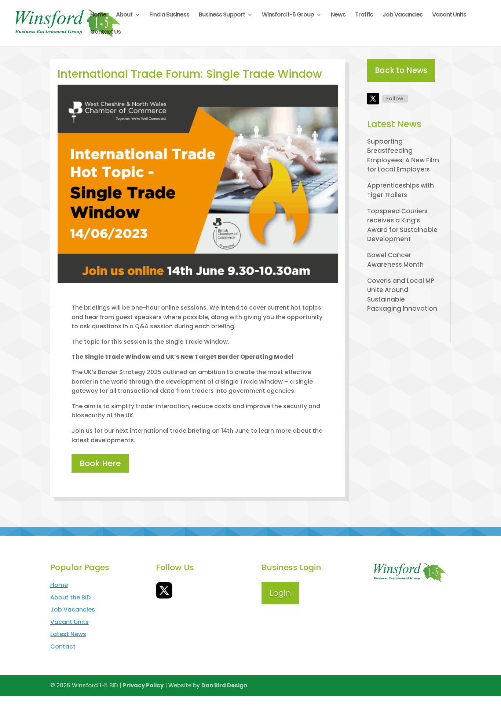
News (338, 15)
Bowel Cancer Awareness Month (395, 260)
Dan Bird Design (224, 685)
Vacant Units (449, 15)
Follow (394, 98)
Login (280, 593)
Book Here (100, 463)
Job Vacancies (403, 15)
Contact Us (105, 32)
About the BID (70, 597)
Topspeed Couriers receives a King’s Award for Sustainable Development (402, 225)
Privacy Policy (143, 685)
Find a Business (169, 15)
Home (98, 15)
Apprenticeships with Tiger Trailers (400, 190)
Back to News (401, 70)
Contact (63, 646)
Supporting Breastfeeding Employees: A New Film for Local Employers (403, 155)
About (124, 15)
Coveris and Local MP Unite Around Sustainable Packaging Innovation (402, 294)
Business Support (222, 15)
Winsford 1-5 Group (288, 15)
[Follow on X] (373, 98)
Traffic (364, 15)
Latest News (68, 634)
